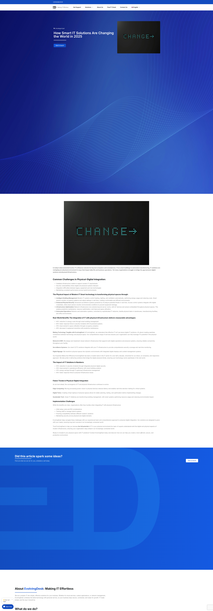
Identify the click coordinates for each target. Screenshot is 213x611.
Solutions (88, 7)
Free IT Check (111, 7)
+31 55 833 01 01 (58, 2)
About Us (100, 7)
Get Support (77, 7)
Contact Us (123, 7)
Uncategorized (59, 28)
